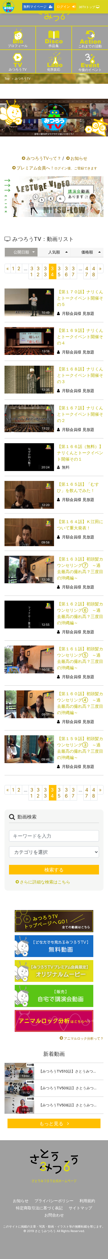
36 (66, 271)
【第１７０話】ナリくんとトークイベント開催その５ (80, 298)
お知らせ (78, 158)
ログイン (63, 6)
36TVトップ (87, 7)
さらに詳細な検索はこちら (45, 881)
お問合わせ (54, 1215)
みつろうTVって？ (43, 158)
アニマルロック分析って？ (84, 1038)
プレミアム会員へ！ (56, 167)
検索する (54, 870)
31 (31, 271)
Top (7, 78)
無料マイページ (34, 6)
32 (38, 271)
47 (86, 271)
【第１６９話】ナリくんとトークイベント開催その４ (80, 336)
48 (93, 271)
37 (73, 271)
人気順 (54, 252)
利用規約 (87, 1201)
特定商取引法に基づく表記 (39, 1208)
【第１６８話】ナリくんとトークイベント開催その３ (80, 375)
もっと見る (52, 1123)
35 (59, 271)
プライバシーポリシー (54, 1201)
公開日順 (21, 252)
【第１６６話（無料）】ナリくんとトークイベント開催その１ (80, 452)
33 (45, 271)
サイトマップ (80, 1208)
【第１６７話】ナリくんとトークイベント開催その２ (80, 414)
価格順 (87, 252)
